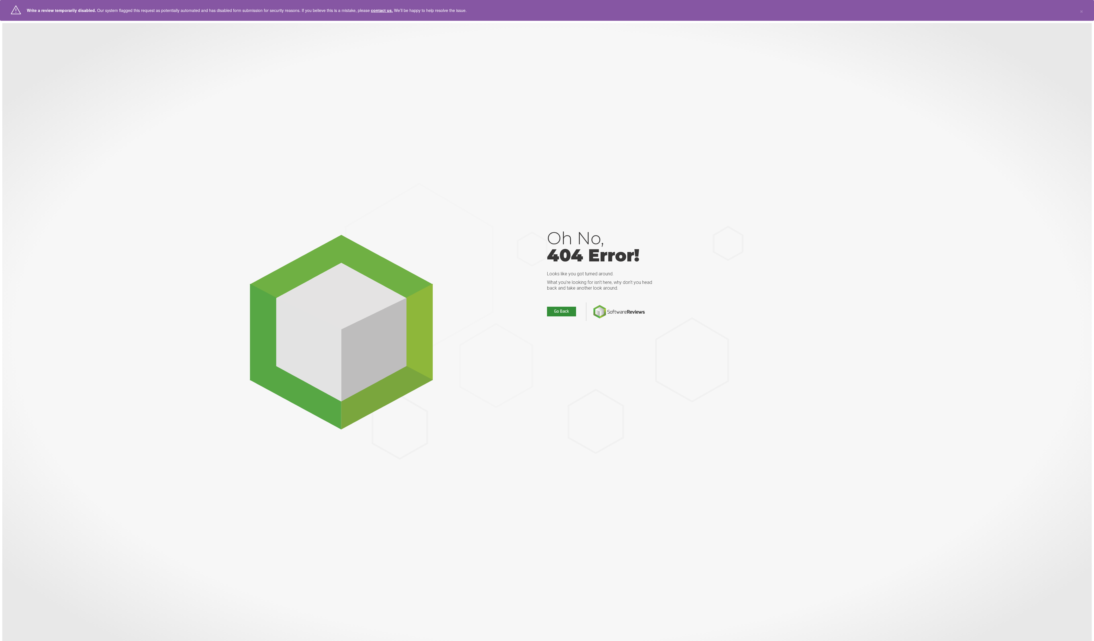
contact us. (382, 10)
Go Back (561, 311)
